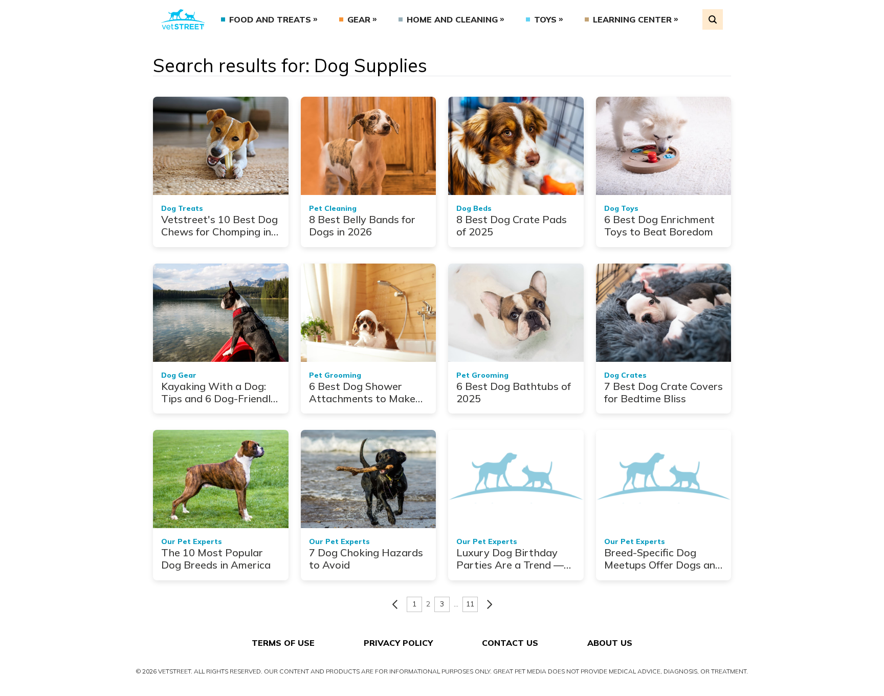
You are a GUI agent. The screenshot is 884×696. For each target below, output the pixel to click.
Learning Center (632, 19)
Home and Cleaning (452, 19)
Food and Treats (270, 19)
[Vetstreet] (183, 19)
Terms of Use (283, 643)
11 (470, 603)
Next (489, 604)
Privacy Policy (398, 643)
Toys (545, 19)
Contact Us (510, 643)
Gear (358, 19)
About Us (609, 643)
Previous (395, 604)
